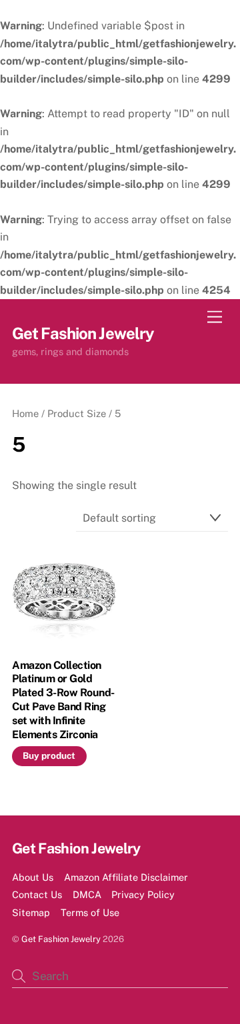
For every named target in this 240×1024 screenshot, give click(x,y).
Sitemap (31, 912)
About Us (32, 877)
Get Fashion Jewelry (61, 939)
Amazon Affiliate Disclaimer (126, 877)
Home (25, 413)
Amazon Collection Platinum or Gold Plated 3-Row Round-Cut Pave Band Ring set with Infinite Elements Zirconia (63, 700)
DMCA (87, 894)
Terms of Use (90, 912)
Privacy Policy (143, 894)
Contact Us (37, 894)
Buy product (49, 755)
